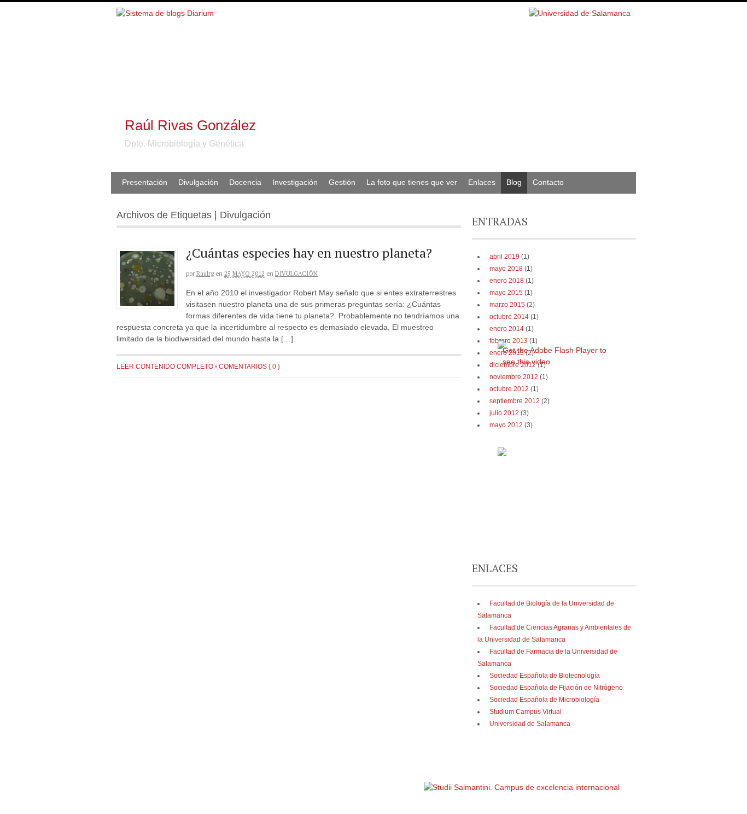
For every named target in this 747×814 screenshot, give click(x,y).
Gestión (342, 182)
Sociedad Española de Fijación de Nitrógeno (556, 687)
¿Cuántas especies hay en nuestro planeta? (309, 252)
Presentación (144, 182)
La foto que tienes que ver (411, 182)
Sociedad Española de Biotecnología (544, 675)
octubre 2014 (509, 317)
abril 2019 (504, 256)
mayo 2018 (506, 268)
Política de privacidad (389, 782)
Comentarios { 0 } (249, 366)
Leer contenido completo (164, 366)
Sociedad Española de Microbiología (544, 699)
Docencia (245, 182)
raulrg (205, 273)
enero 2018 (506, 280)
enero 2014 (506, 329)
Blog (514, 182)
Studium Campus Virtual (525, 712)
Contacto (548, 182)
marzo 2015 (507, 305)
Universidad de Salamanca (529, 724)
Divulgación (198, 182)
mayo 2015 (506, 292)
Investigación (295, 182)
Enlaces (481, 182)
